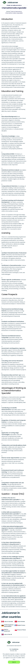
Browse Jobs (13, 650)
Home (8, 11)
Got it (14, 662)
